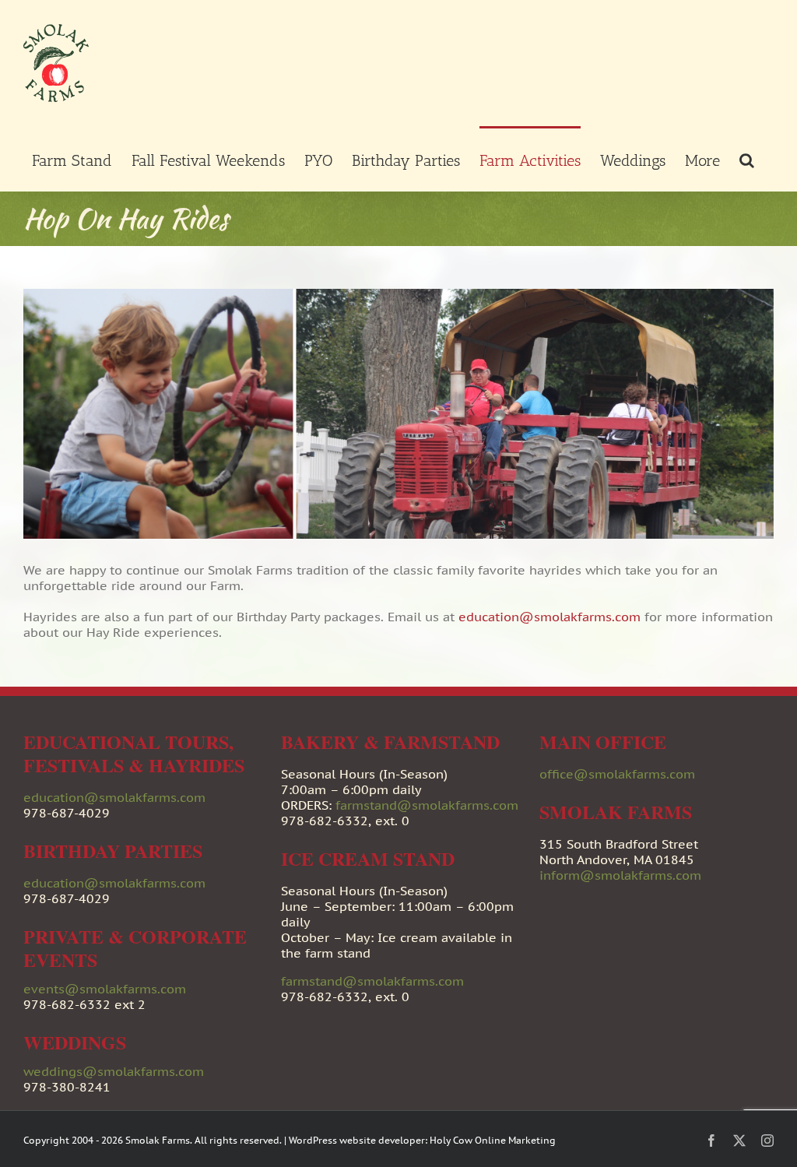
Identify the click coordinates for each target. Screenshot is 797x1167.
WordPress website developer (357, 1140)
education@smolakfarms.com (549, 616)
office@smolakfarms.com (617, 774)
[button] (746, 159)
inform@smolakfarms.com (620, 875)
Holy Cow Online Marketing (493, 1140)
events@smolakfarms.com (104, 989)
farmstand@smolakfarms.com (426, 805)
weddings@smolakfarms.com (113, 1071)
